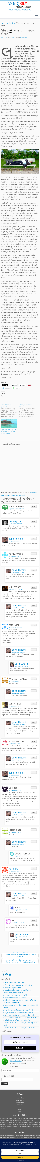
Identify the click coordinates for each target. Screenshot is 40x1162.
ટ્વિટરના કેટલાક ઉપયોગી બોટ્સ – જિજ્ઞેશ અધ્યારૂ (21, 1018)
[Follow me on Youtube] (3, 15)
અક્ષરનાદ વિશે (20, 1107)
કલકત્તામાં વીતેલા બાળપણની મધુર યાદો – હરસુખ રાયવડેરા (20, 955)
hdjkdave (13, 868)
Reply (34, 506)
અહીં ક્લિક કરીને (15, 1061)
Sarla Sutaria (21, 663)
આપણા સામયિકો (20, 1102)
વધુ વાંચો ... (4, 1128)
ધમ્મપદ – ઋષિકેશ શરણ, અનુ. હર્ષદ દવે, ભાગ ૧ (19, 985)
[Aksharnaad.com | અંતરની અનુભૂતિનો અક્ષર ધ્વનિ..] (20, 4)
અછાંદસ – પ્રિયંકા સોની (13, 987)
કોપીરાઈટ (20, 1111)
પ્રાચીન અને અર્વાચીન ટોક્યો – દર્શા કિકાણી (19, 1010)
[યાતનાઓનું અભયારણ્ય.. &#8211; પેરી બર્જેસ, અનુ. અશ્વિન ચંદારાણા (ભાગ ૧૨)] (9, 423)
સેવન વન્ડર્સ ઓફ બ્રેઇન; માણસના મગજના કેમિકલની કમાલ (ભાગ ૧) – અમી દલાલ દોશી (20, 961)
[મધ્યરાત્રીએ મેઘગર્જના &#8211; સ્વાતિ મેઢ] (28, 411)
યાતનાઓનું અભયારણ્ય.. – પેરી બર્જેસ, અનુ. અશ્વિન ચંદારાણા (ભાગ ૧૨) (8, 431)
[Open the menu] (36, 14)
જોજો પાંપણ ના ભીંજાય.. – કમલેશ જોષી (18, 1020)
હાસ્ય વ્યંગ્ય (11, 23)
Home (3, 23)
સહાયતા (20, 1109)
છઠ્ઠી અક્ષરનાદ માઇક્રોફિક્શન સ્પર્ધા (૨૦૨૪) (19, 1013)
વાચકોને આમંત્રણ (20, 1100)
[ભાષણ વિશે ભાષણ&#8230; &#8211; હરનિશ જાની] (10, 411)
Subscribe (20, 1048)
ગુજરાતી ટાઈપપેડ (20, 1104)
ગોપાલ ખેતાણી (23, 38)
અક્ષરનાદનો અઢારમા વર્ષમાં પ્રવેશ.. (16, 998)
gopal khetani (16, 538)
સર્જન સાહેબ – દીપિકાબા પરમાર (15, 982)
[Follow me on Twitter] (1, 15)
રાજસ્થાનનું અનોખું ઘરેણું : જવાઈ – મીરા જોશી (19, 1015)
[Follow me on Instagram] (2, 15)
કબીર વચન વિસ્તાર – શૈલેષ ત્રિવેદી (16, 995)
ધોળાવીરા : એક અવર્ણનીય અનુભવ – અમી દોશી (20, 1028)
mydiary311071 (17, 521)
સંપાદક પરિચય (20, 1098)
